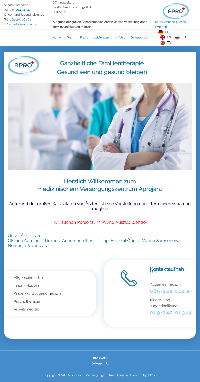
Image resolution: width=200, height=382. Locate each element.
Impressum (100, 357)
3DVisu (152, 375)
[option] (165, 37)
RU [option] (184, 37)
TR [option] (169, 42)
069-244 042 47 (20, 10)
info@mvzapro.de (25, 24)
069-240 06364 (171, 312)
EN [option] (169, 37)
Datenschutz (100, 363)
